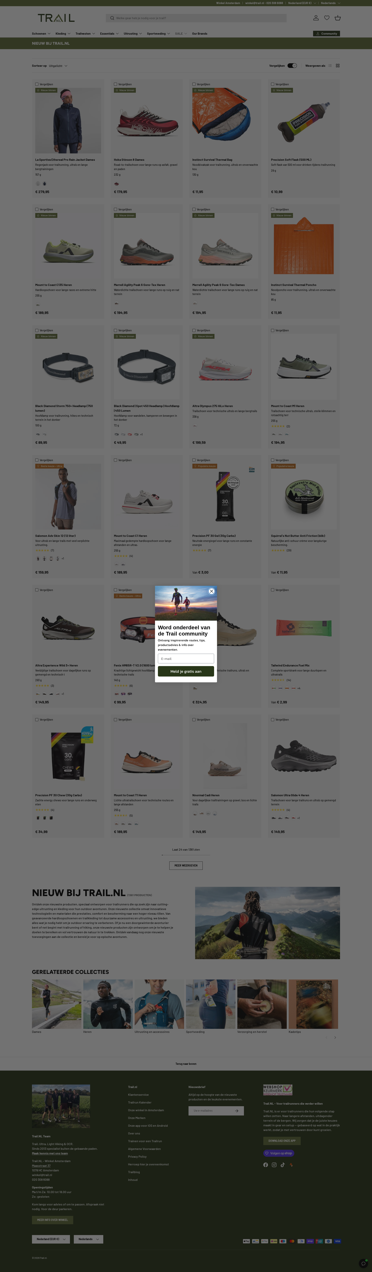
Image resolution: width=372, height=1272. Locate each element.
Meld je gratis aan (186, 671)
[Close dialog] (211, 591)
